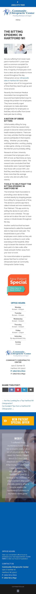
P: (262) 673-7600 (9, 575)
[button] (18, 420)
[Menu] (18, 591)
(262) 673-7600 (18, 5)
